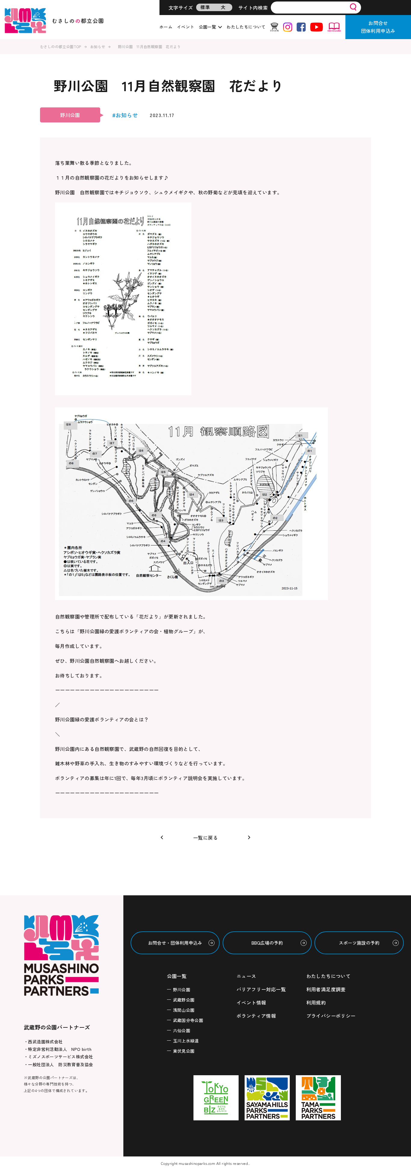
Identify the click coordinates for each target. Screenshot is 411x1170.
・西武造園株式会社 (43, 1042)
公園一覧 (207, 27)
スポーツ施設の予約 (359, 943)
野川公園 (181, 989)
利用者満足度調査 (326, 989)
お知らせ (97, 46)
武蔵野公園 (184, 1000)
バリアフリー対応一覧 (261, 989)
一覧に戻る (205, 837)
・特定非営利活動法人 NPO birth (57, 1049)
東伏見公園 (184, 1051)
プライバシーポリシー (331, 1015)
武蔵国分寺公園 (188, 1020)
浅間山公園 (184, 1010)
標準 (205, 7)
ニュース (246, 976)
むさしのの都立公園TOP (60, 46)
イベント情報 (251, 1002)
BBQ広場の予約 (267, 943)
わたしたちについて (246, 27)
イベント (185, 27)
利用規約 (316, 1002)
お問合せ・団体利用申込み (175, 943)
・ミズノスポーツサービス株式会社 (58, 1057)
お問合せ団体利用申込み (378, 26)
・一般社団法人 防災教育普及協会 (58, 1064)
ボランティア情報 (256, 1015)
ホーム (165, 27)
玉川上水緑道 (186, 1041)
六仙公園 (181, 1030)
